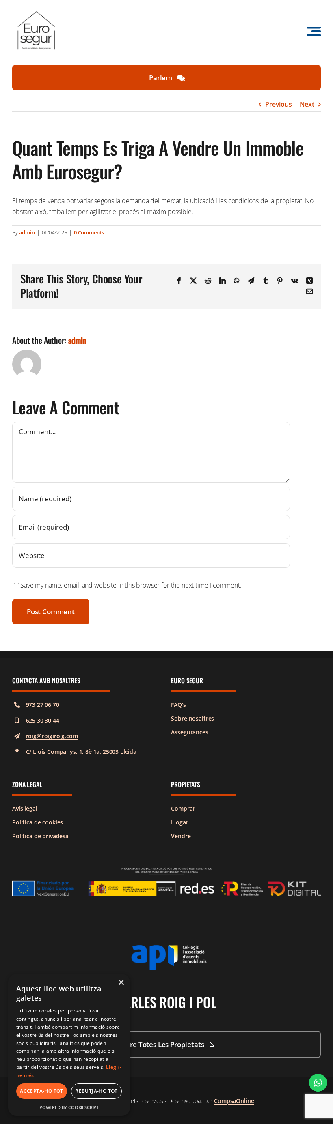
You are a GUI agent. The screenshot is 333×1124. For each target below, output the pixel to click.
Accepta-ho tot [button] (41, 1091)
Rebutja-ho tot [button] (96, 1091)
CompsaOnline (234, 1101)
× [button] (121, 983)
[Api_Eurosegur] (166, 948)
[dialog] (69, 1045)
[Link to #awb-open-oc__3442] (314, 31)
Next (307, 104)
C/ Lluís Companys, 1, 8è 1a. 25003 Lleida (81, 751)
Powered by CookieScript (69, 1107)
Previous (278, 104)
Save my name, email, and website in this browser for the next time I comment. (131, 585)
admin (27, 232)
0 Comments (89, 232)
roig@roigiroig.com (52, 736)
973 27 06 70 (42, 704)
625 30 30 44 (42, 720)
